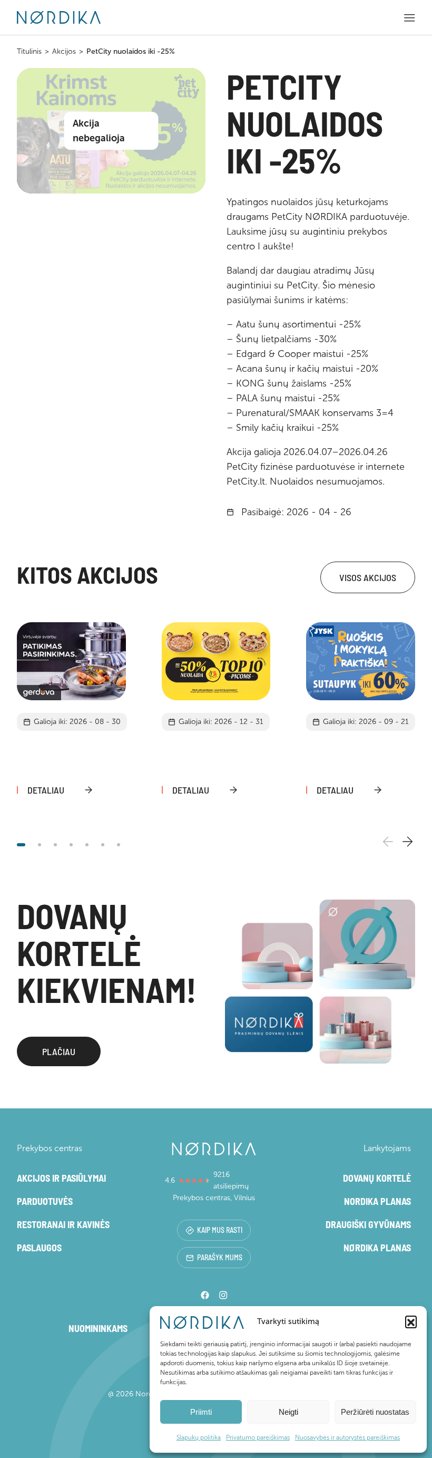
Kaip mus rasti (219, 1229)
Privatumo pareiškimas (258, 1437)
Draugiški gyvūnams (368, 1224)
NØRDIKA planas (377, 1247)
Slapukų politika (198, 1437)
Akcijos (64, 51)
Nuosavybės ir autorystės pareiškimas (347, 1437)
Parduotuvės (45, 1201)
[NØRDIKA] (59, 17)
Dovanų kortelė (377, 1178)
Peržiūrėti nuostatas (375, 1411)
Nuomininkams (97, 1328)
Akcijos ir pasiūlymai (61, 1178)
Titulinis (29, 51)
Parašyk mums (219, 1257)
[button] (411, 1321)
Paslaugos (39, 1247)
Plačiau (58, 1051)
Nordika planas (377, 1201)
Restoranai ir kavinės (63, 1224)
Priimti (201, 1411)
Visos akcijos (367, 577)
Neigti (288, 1411)
